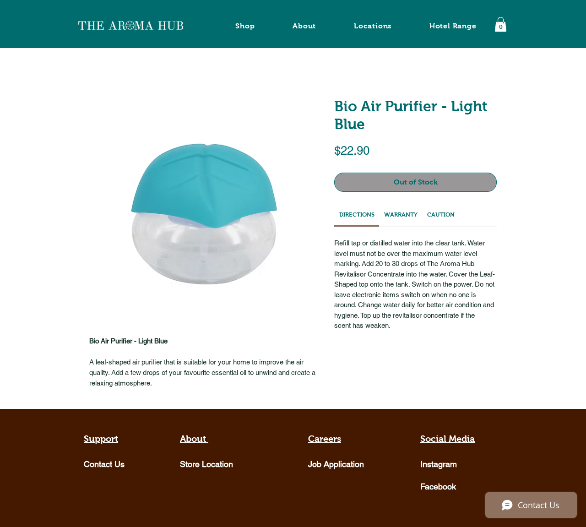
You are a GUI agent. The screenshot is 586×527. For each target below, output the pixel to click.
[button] (500, 24)
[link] (356, 214)
